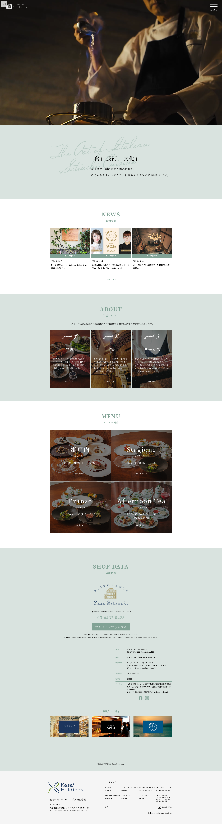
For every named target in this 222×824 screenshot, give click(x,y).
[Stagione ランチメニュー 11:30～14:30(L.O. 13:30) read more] (141, 431)
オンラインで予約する (111, 627)
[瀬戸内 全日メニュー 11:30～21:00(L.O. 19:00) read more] (80, 431)
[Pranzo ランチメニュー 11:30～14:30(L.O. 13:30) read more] (80, 482)
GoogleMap (166, 807)
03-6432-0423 (111, 618)
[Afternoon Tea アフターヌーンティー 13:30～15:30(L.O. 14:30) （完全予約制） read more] (141, 482)
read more (111, 279)
